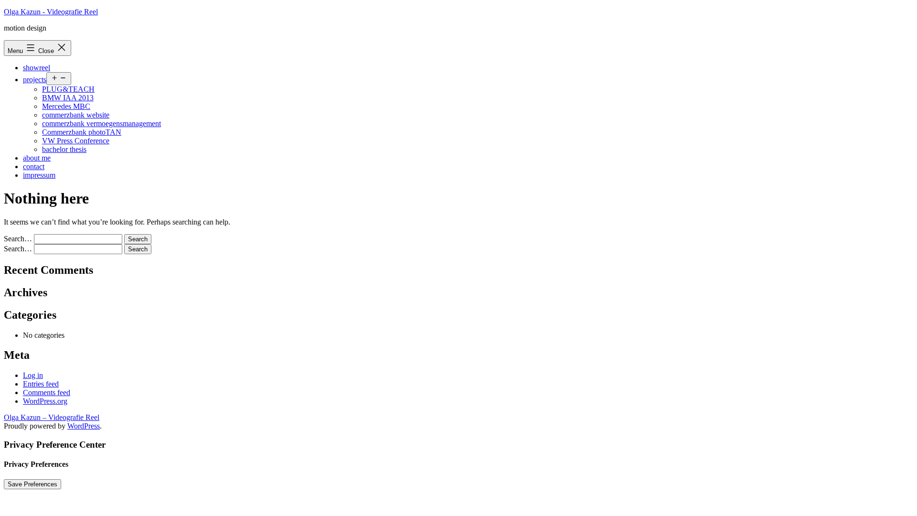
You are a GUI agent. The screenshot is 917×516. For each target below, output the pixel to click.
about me (37, 158)
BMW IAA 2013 (68, 98)
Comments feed (46, 392)
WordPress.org (45, 401)
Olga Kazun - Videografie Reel (51, 12)
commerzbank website (75, 115)
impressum (39, 175)
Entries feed (41, 384)
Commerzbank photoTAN (81, 132)
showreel (36, 68)
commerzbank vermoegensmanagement (101, 123)
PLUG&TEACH (68, 89)
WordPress (83, 426)
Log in (33, 375)
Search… (18, 239)
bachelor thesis (64, 149)
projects (34, 79)
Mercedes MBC (66, 106)
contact (33, 166)
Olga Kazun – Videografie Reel (51, 417)
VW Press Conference (75, 141)
